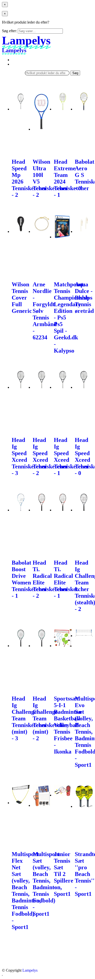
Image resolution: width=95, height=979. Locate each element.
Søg (75, 73)
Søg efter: (9, 31)
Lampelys (30, 970)
